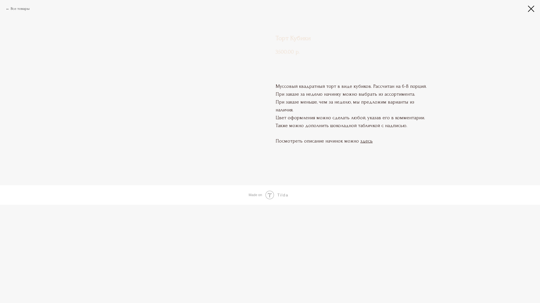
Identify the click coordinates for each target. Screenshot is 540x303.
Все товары (20, 8)
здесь (366, 141)
